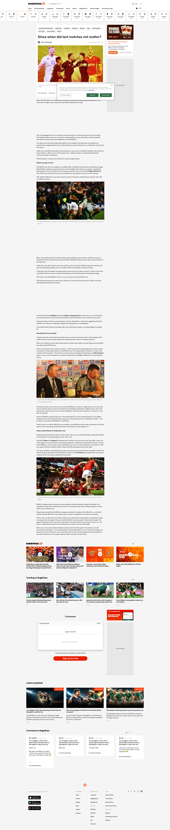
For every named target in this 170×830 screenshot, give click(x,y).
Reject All (92, 95)
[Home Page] (36, 3)
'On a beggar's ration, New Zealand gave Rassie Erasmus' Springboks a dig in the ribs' (39, 742)
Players (75, 8)
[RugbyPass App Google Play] (45, 803)
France (73, 400)
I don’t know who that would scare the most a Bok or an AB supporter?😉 (129, 749)
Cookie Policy (109, 802)
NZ (91, 820)
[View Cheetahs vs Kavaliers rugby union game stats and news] (33, 16)
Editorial (107, 820)
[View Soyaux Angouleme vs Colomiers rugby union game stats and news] (77, 16)
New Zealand (98, 353)
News (30, 8)
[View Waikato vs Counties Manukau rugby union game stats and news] (12, 16)
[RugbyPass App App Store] (45, 798)
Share (53, 93)
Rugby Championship (71, 315)
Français (93, 824)
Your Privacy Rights (65, 95)
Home (77, 795)
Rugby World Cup (95, 171)
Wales (46, 440)
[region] (85, 91)
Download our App (107, 8)
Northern (93, 809)
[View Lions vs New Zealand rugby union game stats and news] (44, 16)
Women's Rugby (94, 8)
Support (107, 813)
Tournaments (59, 8)
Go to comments (35, 765)
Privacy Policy (109, 795)
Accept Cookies (106, 95)
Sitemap (78, 813)
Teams (68, 8)
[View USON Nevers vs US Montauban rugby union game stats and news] (120, 16)
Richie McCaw (52, 400)
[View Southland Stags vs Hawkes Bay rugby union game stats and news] (55, 16)
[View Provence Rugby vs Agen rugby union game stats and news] (131, 16)
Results (78, 802)
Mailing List (94, 802)
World (92, 816)
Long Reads (50, 8)
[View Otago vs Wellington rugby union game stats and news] (22, 16)
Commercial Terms (110, 806)
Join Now (93, 795)
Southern (93, 813)
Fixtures (78, 798)
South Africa (43, 221)
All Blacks (53, 315)
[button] (45, 705)
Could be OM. (94, 748)
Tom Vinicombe (46, 42)
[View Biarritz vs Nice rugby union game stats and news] (66, 16)
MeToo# (62, 748)
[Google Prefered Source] (45, 808)
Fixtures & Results (39, 8)
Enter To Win (113, 52)
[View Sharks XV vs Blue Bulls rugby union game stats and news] (164, 16)
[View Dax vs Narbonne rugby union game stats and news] (99, 16)
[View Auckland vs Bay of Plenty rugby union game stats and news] (142, 16)
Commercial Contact (111, 816)
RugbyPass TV (83, 8)
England (54, 440)
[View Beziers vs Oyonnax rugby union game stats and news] (88, 16)
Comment (43, 93)
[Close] (112, 85)
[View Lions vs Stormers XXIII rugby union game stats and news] (153, 16)
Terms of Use (109, 798)
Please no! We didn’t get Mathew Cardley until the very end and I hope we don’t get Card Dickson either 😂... (40, 755)
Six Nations (80, 453)
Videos (78, 809)
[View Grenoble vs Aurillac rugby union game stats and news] (110, 16)
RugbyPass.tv (94, 798)
